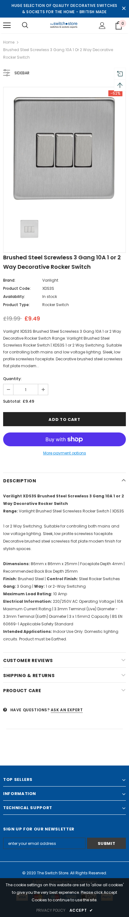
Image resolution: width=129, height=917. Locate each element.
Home (8, 42)
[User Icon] (102, 25)
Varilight (50, 280)
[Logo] (64, 25)
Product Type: (16, 304)
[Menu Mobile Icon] (7, 25)
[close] (124, 9)
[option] (64, 148)
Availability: (14, 296)
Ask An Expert (67, 710)
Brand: (9, 280)
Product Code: (17, 288)
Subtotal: (12, 401)
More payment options (64, 453)
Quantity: (12, 378)
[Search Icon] (25, 25)
